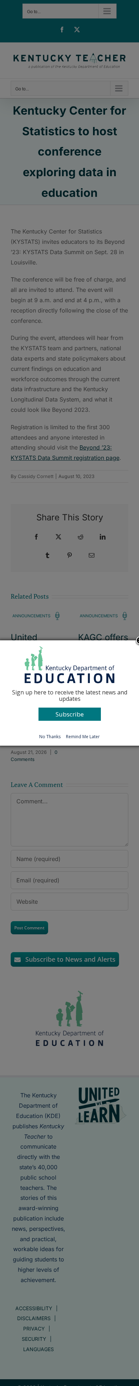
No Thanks (50, 737)
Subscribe (70, 714)
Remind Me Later (83, 737)
